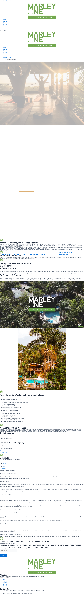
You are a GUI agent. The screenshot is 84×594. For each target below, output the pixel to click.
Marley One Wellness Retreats (7, 0)
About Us (5, 21)
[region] (42, 150)
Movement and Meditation (65, 253)
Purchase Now (3, 450)
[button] (42, 235)
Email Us (7, 57)
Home (4, 19)
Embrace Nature (37, 254)
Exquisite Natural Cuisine (13, 254)
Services (5, 22)
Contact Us (5, 25)
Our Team (5, 24)
